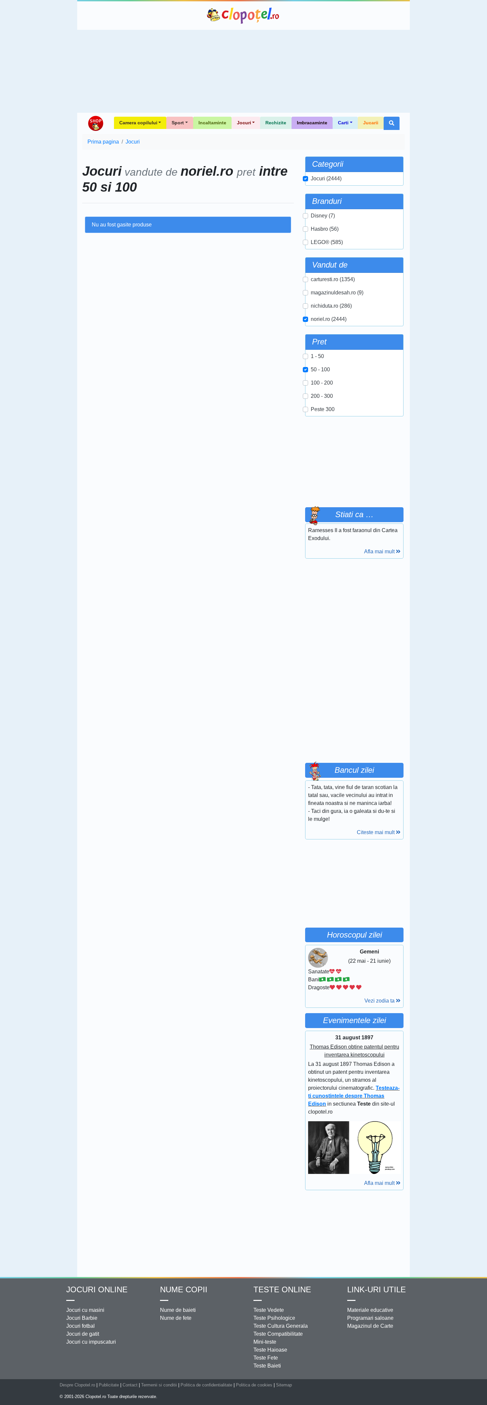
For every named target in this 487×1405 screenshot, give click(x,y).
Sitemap (284, 1384)
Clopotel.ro (243, 16)
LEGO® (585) (327, 242)
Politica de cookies (254, 1384)
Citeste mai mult (376, 832)
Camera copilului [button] (138, 122)
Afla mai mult (380, 551)
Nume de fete (175, 1318)
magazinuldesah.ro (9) (337, 292)
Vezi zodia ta (380, 1001)
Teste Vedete (268, 1310)
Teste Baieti (267, 1366)
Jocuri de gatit (82, 1334)
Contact (130, 1384)
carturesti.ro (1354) (333, 279)
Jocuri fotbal (80, 1326)
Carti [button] (343, 122)
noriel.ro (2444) (329, 319)
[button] (392, 123)
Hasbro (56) (325, 229)
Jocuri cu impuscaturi (91, 1342)
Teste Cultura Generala (280, 1326)
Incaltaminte (212, 122)
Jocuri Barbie (81, 1318)
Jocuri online (97, 1289)
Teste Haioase (270, 1350)
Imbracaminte (312, 122)
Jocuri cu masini (85, 1310)
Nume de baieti (178, 1310)
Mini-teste (264, 1342)
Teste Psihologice (274, 1318)
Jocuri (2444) (326, 178)
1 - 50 (317, 356)
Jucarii (370, 122)
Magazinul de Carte (370, 1326)
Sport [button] (178, 122)
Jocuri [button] (244, 122)
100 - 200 (322, 383)
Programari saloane (370, 1318)
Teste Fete (265, 1358)
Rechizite (275, 122)
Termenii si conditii (159, 1384)
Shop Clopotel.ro (95, 123)
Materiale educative (370, 1310)
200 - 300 (322, 396)
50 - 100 (320, 369)
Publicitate (109, 1384)
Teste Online (282, 1289)
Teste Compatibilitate (278, 1334)
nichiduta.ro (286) (331, 306)
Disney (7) (323, 215)
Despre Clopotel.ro (77, 1384)
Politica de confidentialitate (206, 1384)
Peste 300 (323, 409)
